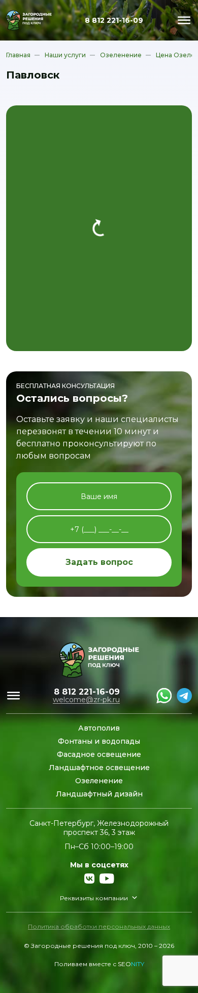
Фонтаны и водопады (99, 741)
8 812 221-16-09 (114, 20)
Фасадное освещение (99, 754)
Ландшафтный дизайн (99, 793)
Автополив (99, 728)
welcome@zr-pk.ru (86, 699)
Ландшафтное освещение (99, 767)
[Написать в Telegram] (184, 695)
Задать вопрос (99, 562)
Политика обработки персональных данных (99, 926)
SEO (131, 964)
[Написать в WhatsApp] (164, 695)
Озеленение (99, 780)
